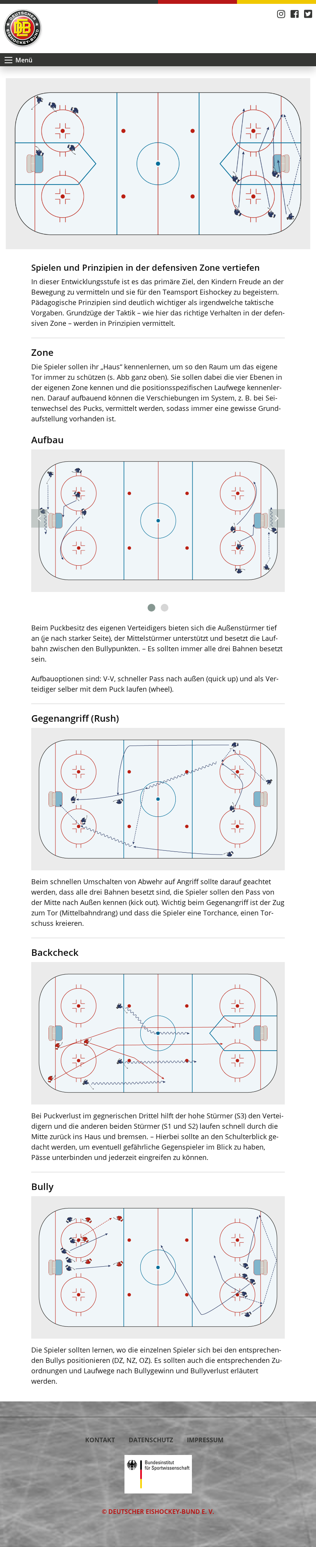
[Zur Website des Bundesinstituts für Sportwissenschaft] (158, 1474)
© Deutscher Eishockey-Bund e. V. (158, 1511)
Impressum (205, 1440)
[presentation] (39, 518)
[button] (151, 607)
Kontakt (100, 1440)
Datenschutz (151, 1440)
